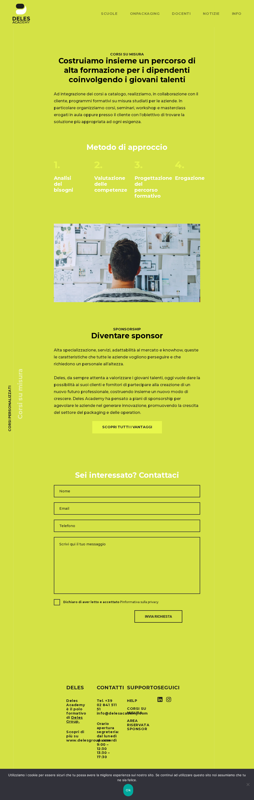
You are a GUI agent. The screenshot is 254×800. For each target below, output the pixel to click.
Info (237, 13)
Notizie (211, 13)
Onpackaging (145, 13)
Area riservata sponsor (138, 725)
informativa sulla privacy (140, 602)
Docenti (181, 13)
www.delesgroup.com (88, 740)
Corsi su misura (136, 710)
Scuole (109, 13)
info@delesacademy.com (122, 713)
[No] (247, 784)
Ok (128, 790)
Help (132, 700)
